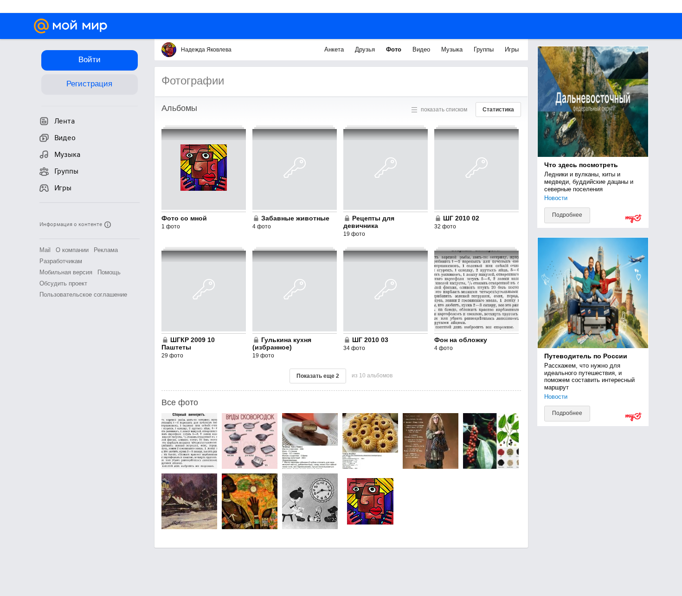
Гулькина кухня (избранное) (281, 343)
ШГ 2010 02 (461, 218)
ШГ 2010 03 (370, 339)
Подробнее (567, 215)
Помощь (109, 272)
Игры (512, 49)
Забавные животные (295, 218)
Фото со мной (184, 218)
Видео (422, 49)
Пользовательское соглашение (83, 294)
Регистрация (89, 83)
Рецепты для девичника (368, 221)
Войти (89, 59)
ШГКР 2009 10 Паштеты (188, 343)
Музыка (452, 49)
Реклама (106, 249)
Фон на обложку (460, 339)
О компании (72, 249)
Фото (394, 49)
